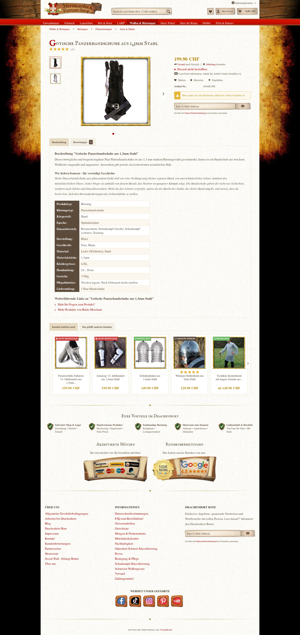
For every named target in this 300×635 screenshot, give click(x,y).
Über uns (50, 564)
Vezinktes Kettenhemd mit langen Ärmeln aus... (229, 377)
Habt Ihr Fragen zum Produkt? (76, 304)
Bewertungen (82, 142)
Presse (119, 554)
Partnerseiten (53, 549)
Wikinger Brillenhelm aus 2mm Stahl (190, 377)
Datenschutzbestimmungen (196, 113)
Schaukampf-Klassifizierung (132, 564)
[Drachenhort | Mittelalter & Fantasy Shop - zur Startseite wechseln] (73, 9)
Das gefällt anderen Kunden (97, 327)
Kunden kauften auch (63, 327)
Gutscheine (122, 528)
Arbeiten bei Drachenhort (60, 519)
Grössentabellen (125, 523)
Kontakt (50, 538)
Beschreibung (59, 142)
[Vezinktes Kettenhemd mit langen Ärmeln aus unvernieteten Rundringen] (229, 352)
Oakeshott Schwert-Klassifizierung (136, 549)
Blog (48, 523)
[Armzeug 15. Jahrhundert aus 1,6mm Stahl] (110, 352)
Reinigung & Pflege (127, 559)
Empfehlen (217, 80)
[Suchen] (168, 11)
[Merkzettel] (210, 11)
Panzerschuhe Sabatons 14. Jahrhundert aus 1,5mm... (71, 379)
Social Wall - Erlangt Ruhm (61, 559)
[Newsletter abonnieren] (248, 533)
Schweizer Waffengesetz (130, 569)
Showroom (51, 554)
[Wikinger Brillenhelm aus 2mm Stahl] (189, 352)
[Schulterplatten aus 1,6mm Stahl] (150, 352)
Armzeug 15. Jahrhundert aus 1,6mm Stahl (110, 377)
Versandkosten (166, 629)
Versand (181, 64)
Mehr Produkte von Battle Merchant (79, 310)
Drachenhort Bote (56, 528)
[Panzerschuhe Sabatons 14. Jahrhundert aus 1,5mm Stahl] (71, 352)
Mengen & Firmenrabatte (130, 533)
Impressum (52, 533)
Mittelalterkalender (127, 538)
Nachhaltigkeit (124, 543)
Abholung (211, 64)
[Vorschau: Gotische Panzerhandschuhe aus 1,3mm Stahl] (55, 63)
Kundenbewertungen (57, 543)
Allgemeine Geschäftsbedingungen (66, 513)
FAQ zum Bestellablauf (129, 519)
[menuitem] (141, 11)
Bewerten (198, 80)
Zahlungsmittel (124, 579)
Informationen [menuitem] (244, 3)
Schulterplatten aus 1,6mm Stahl (150, 377)
